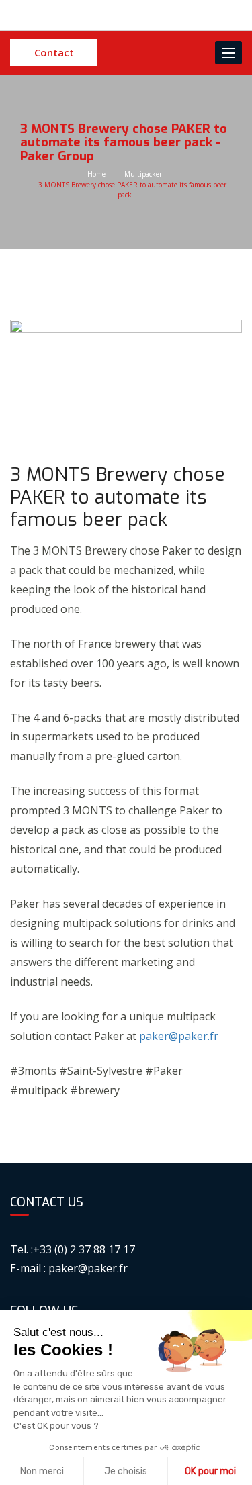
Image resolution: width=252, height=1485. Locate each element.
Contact (54, 52)
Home (96, 174)
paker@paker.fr (178, 1035)
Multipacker (143, 174)
